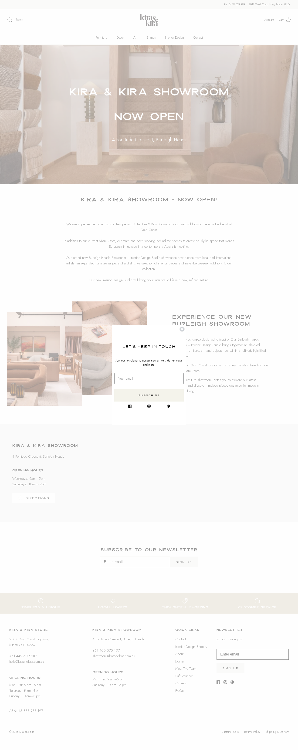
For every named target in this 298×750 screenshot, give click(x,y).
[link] (130, 406)
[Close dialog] (182, 329)
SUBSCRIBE (149, 395)
